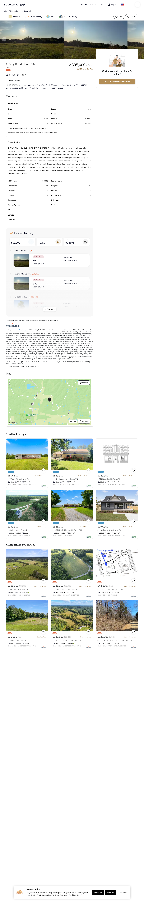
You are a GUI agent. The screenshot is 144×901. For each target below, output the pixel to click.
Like (121, 16)
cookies (34, 892)
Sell (101, 4)
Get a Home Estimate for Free (117, 81)
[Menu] (138, 5)
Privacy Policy (75, 895)
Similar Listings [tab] (71, 16)
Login (113, 4)
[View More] (88, 233)
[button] (52, 260)
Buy (82, 4)
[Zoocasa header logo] (14, 4)
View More (51, 309)
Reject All (110, 892)
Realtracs (22, 330)
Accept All (98, 892)
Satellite (85, 383)
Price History (15, 80)
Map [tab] (53, 16)
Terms (66, 895)
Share (133, 16)
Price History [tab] (36, 16)
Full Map (85, 421)
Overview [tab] (17, 16)
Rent (92, 4)
